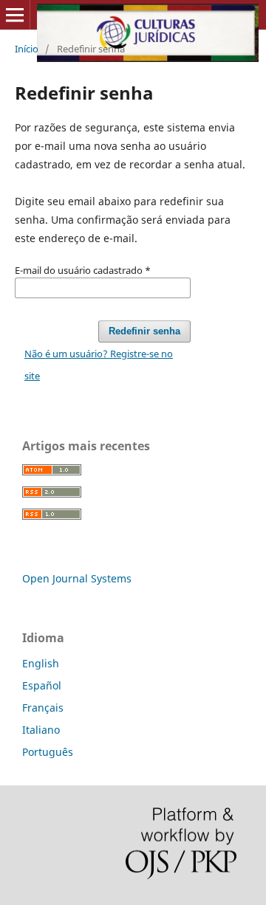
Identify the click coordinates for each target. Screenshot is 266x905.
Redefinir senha (144, 331)
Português (47, 752)
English (40, 663)
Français (43, 708)
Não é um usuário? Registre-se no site (98, 364)
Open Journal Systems (77, 578)
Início (26, 48)
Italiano (41, 730)
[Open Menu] (15, 15)
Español (41, 685)
